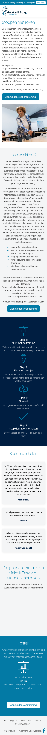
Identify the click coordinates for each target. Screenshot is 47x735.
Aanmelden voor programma (20, 96)
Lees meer (40, 3)
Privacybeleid (9, 731)
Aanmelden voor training (23, 308)
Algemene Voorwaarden (30, 731)
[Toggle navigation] (41, 11)
